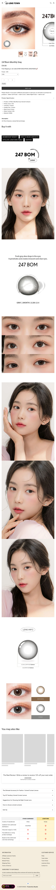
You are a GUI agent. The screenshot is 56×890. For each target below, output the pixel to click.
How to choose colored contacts (12, 805)
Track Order (45, 858)
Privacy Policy (6, 858)
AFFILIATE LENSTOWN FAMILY (12, 140)
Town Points (45, 860)
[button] (3, 3)
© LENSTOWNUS (21, 886)
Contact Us (44, 865)
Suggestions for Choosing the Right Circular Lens (17, 800)
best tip (5, 810)
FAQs (43, 856)
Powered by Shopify (32, 886)
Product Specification (8, 98)
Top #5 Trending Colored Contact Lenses (15, 795)
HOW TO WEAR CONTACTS (29, 137)
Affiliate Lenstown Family (9, 856)
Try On (3, 83)
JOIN (37, 875)
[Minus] (4, 80)
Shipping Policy (6, 863)
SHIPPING (28, 140)
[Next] (52, 28)
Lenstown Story (46, 863)
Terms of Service (6, 865)
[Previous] (3, 28)
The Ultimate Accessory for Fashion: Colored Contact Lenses (20, 790)
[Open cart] (53, 2)
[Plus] (12, 80)
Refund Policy (5, 860)
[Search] (50, 2)
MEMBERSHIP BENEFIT (10, 137)
